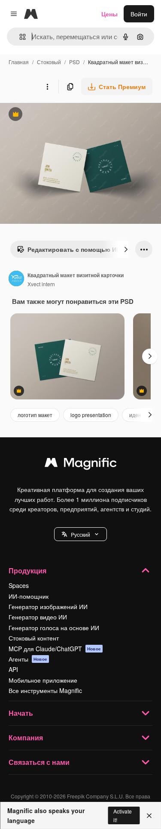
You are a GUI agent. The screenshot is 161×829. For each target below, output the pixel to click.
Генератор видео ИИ (38, 616)
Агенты (28, 659)
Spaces (19, 585)
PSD (74, 61)
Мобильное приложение (43, 680)
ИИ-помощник (29, 596)
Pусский (80, 534)
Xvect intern (41, 284)
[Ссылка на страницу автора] (16, 279)
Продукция (27, 570)
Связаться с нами (39, 762)
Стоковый (49, 61)
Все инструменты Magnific (45, 690)
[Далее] (126, 249)
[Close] (149, 815)
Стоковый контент (34, 638)
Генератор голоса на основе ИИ (54, 627)
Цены (109, 13)
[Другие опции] (47, 86)
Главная (19, 61)
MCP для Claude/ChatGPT (55, 648)
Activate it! (122, 815)
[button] (80, 534)
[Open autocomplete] (19, 37)
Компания (26, 737)
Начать (21, 713)
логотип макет (35, 414)
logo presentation (90, 414)
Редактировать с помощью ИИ (69, 251)
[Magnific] (81, 464)
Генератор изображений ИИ (48, 606)
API (13, 669)
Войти (139, 13)
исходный (57, 115)
